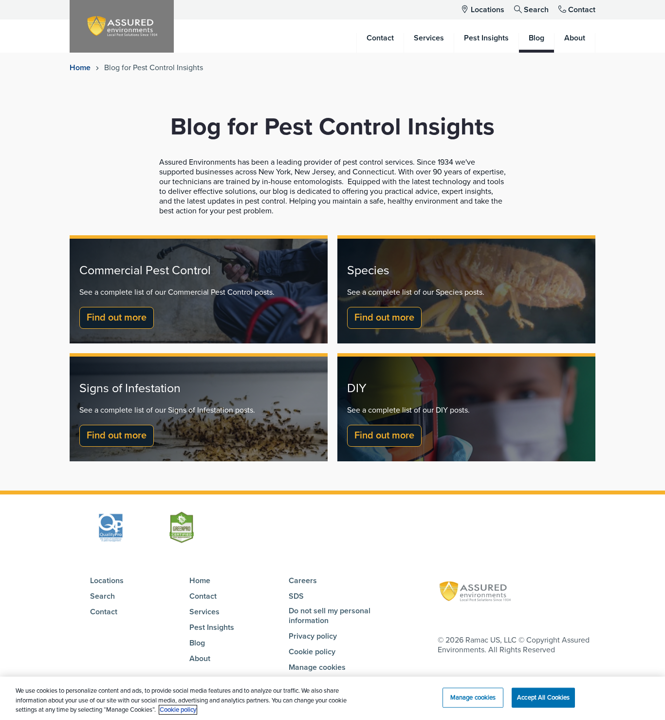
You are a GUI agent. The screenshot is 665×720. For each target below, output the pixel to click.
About (199, 658)
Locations (487, 10)
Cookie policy (312, 652)
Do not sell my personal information (329, 615)
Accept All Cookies (543, 697)
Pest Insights (211, 627)
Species (368, 270)
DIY (357, 388)
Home (80, 68)
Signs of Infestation (130, 388)
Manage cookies (317, 667)
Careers (303, 581)
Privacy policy (313, 636)
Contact (581, 10)
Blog (197, 643)
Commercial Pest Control (145, 270)
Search (536, 10)
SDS (296, 596)
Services (204, 612)
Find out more (117, 317)
